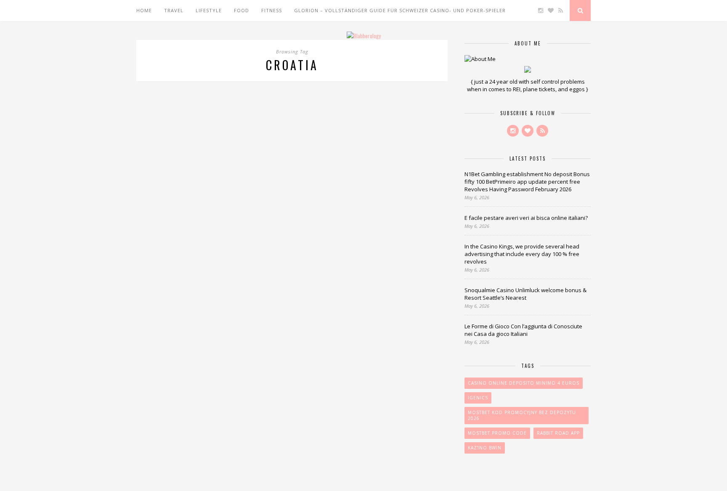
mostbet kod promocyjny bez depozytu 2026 (522, 415)
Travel (173, 10)
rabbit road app (558, 433)
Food (241, 10)
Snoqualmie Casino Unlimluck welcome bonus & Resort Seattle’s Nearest (525, 293)
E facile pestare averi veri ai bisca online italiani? (526, 218)
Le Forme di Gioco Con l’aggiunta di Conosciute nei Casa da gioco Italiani (523, 330)
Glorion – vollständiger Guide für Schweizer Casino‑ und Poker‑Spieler (400, 10)
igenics (478, 398)
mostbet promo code (497, 433)
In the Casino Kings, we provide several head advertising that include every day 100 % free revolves (521, 254)
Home (144, 10)
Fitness (271, 10)
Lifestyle (209, 10)
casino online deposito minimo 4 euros (523, 383)
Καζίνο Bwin (484, 448)
